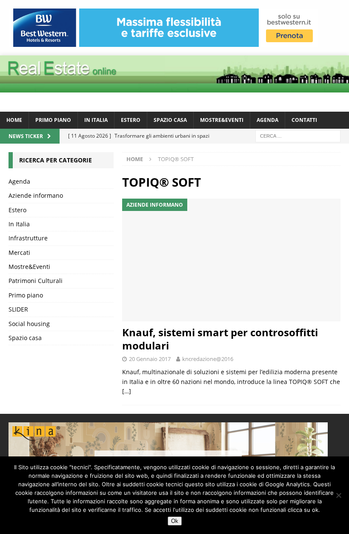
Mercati (19, 252)
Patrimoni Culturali (36, 281)
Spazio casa (170, 120)
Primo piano (53, 120)
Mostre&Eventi (221, 120)
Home (14, 120)
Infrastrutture (28, 238)
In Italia (96, 120)
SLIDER (18, 309)
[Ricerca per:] (297, 135)
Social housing (29, 324)
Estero (130, 120)
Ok (174, 521)
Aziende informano (36, 195)
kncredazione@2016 (207, 359)
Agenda (267, 120)
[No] (338, 495)
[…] (126, 391)
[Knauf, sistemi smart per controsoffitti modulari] (231, 260)
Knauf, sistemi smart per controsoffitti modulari (220, 338)
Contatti (304, 120)
